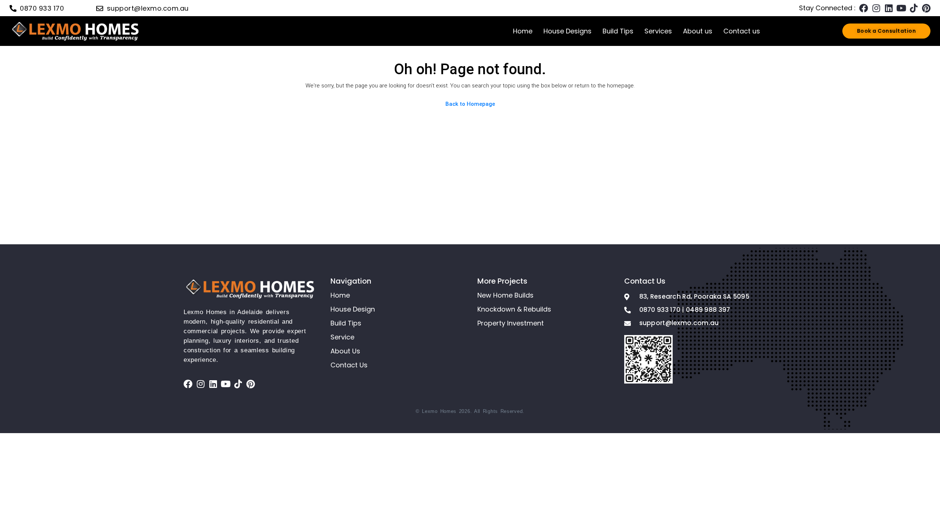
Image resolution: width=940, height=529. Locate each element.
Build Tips (618, 31)
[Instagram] (876, 8)
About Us (345, 351)
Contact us (741, 31)
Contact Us (349, 365)
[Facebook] (863, 8)
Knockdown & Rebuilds (514, 309)
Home (522, 31)
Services (658, 31)
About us (697, 31)
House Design (352, 309)
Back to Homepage (470, 104)
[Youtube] (901, 8)
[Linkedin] (888, 8)
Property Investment (510, 323)
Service (342, 337)
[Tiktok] (913, 8)
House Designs (567, 31)
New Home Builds (505, 295)
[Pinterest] (926, 8)
